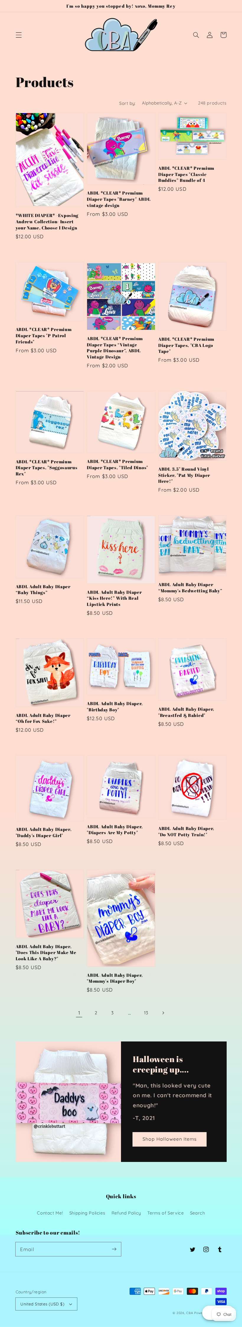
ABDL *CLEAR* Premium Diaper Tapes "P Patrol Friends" (44, 335)
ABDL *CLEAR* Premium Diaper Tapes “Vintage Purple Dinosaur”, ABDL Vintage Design (115, 347)
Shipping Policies (87, 1213)
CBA (189, 1313)
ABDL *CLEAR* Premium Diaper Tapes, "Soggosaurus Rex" (47, 468)
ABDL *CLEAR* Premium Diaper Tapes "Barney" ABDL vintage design (119, 199)
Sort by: (127, 103)
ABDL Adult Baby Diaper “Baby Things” (43, 589)
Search (197, 1213)
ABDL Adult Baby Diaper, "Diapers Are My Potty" (115, 830)
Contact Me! (50, 1213)
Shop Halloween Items (170, 1139)
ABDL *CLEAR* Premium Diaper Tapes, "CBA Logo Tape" (186, 345)
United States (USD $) (42, 1303)
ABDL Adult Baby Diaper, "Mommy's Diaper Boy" (115, 978)
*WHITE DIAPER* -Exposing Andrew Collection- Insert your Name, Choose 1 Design (47, 221)
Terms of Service (165, 1213)
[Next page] (163, 1013)
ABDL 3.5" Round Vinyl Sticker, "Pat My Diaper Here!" (184, 475)
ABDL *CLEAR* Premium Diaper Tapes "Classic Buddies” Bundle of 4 (186, 174)
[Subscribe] (114, 1249)
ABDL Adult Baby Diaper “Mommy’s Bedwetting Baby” (190, 587)
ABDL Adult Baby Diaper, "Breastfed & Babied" (186, 712)
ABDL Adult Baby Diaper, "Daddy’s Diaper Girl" (44, 832)
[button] (18, 35)
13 (146, 1012)
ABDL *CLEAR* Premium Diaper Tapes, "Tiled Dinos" (117, 464)
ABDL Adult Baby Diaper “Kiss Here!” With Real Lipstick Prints (114, 598)
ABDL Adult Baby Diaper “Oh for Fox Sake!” (43, 718)
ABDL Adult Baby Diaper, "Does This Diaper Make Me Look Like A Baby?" (46, 952)
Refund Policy (126, 1213)
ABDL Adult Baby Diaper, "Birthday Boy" (115, 706)
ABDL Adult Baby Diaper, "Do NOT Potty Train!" (186, 831)
